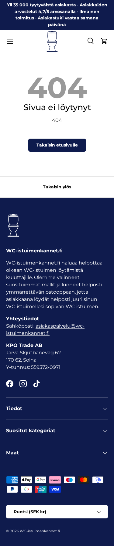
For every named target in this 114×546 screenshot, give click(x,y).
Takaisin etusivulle (57, 145)
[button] (104, 41)
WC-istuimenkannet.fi (40, 531)
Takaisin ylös (57, 187)
